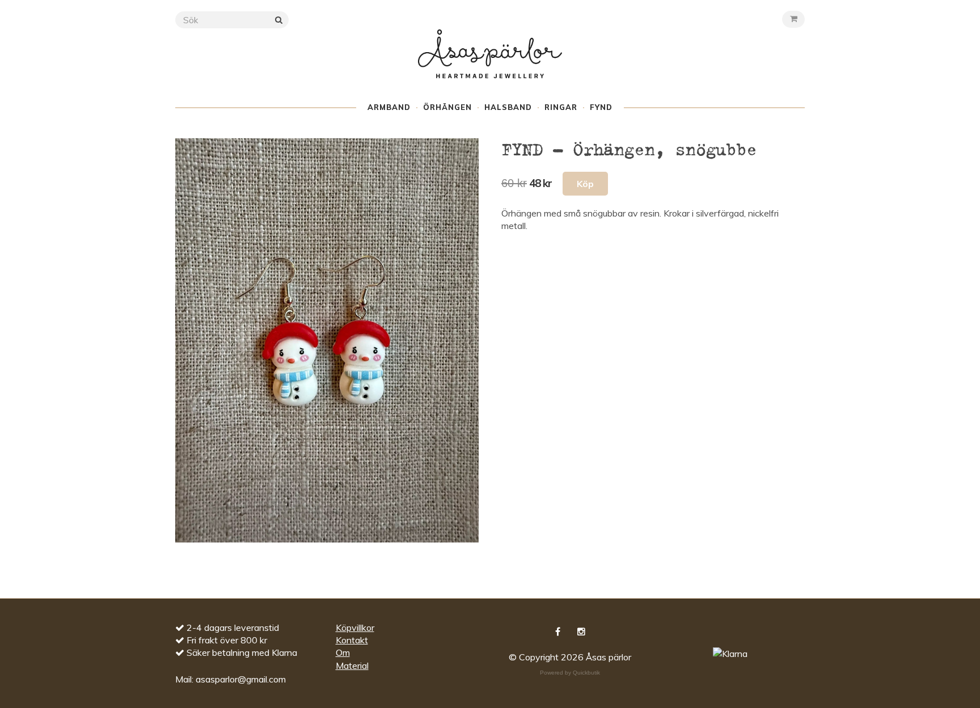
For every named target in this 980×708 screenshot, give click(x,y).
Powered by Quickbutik (570, 672)
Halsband (508, 107)
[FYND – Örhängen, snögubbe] (327, 340)
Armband (389, 107)
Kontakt (352, 640)
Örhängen (447, 107)
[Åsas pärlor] (490, 64)
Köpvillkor (355, 627)
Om (343, 652)
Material (352, 665)
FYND (601, 107)
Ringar (560, 107)
